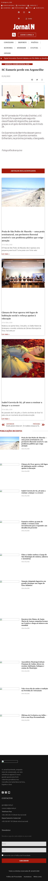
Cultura (34, 48)
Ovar (27, 64)
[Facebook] (19, 12)
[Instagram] (24, 12)
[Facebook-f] (3, 792)
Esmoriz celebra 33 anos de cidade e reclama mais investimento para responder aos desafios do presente (34, 525)
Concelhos (9, 43)
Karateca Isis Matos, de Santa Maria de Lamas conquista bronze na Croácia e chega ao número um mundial (34, 622)
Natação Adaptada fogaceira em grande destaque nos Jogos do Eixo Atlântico (33, 583)
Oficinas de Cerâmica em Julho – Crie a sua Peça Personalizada (34, 716)
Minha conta (38, 877)
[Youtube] (29, 12)
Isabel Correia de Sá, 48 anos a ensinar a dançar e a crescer (33, 492)
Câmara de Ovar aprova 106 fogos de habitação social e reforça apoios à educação (20, 315)
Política (34, 43)
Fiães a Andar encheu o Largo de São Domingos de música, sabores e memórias (34, 557)
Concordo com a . (17, 855)
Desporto (22, 43)
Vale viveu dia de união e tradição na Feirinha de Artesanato (34, 690)
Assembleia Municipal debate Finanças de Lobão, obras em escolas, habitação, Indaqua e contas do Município (33, 665)
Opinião (7, 53)
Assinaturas (28, 877)
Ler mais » (5, 254)
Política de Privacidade (22, 855)
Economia (8, 48)
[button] (14, 35)
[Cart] (18, 18)
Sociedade (21, 48)
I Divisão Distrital (19, 64)
